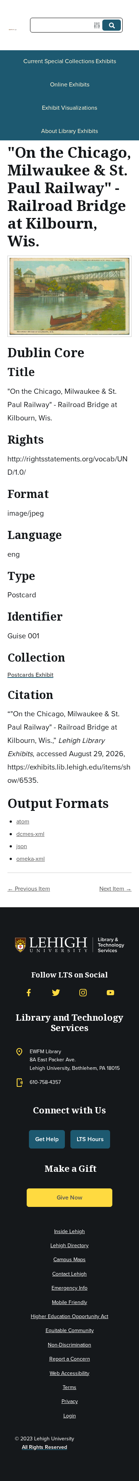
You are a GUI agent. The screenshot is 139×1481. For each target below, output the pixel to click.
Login (69, 1416)
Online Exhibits (69, 84)
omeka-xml (30, 858)
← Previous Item (28, 888)
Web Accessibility (69, 1373)
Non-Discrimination (69, 1345)
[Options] (98, 25)
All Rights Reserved (44, 1447)
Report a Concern (69, 1359)
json (21, 846)
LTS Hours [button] (90, 1139)
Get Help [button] (47, 1139)
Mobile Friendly (69, 1302)
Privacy (70, 1401)
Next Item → (115, 888)
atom (22, 821)
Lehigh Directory (69, 1245)
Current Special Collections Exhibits (69, 61)
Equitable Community (70, 1330)
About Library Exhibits (69, 131)
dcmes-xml (30, 834)
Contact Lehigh (69, 1274)
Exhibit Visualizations (69, 107)
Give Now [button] (69, 1197)
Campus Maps (69, 1259)
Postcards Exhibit (30, 674)
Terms (69, 1387)
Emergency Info (69, 1288)
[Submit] (111, 25)
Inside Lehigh (69, 1231)
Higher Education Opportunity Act (69, 1316)
